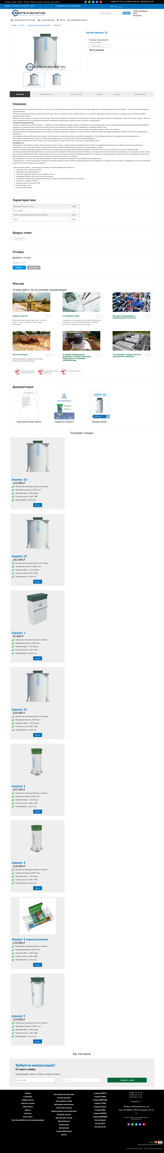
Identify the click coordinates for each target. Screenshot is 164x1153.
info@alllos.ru (135, 1101)
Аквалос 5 (18, 1016)
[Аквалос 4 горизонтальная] (37, 916)
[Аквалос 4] (37, 839)
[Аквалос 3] (37, 763)
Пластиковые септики (64, 1101)
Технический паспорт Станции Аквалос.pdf (28, 372)
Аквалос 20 (19, 709)
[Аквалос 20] (37, 686)
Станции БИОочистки (64, 1131)
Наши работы (55, 2)
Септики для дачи (48, 20)
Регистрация (137, 15)
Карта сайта (27, 1117)
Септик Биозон (100, 1120)
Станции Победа (100, 1096)
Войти (135, 13)
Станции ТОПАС (100, 1103)
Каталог (20, 2)
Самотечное (96, 46)
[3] (149, 33)
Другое (62, 20)
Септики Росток (100, 1127)
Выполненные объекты (78, 20)
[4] (150, 33)
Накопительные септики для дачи (64, 1111)
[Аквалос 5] (37, 993)
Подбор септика (10, 2)
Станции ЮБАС (100, 1110)
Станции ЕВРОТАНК (100, 1100)
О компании (27, 1096)
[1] (145, 33)
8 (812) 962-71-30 (146, 2)
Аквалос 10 (19, 479)
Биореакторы (64, 1128)
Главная (28, 1093)
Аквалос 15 (19, 556)
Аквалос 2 (18, 633)
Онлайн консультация (140, 11)
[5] (152, 33)
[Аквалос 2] (37, 610)
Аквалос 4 (18, 862)
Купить (37, 505)
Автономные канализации (64, 1104)
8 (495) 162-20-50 (132, 2)
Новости (26, 2)
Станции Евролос (100, 1107)
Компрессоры (64, 1124)
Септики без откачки (64, 1108)
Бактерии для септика (64, 1118)
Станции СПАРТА (100, 1093)
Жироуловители (64, 1121)
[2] (147, 33)
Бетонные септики (64, 1114)
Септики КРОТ (100, 1123)
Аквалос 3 (18, 786)
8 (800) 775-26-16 (117, 2)
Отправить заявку (127, 1080)
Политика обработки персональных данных (28, 1120)
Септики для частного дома (25, 20)
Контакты (46, 2)
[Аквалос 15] (37, 533)
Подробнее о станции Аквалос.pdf (51, 372)
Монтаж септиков (36, 2)
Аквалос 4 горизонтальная (30, 939)
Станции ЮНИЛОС (100, 1113)
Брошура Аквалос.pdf (73, 371)
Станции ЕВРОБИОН (100, 1117)
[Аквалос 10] (37, 456)
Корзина (7, 6)
